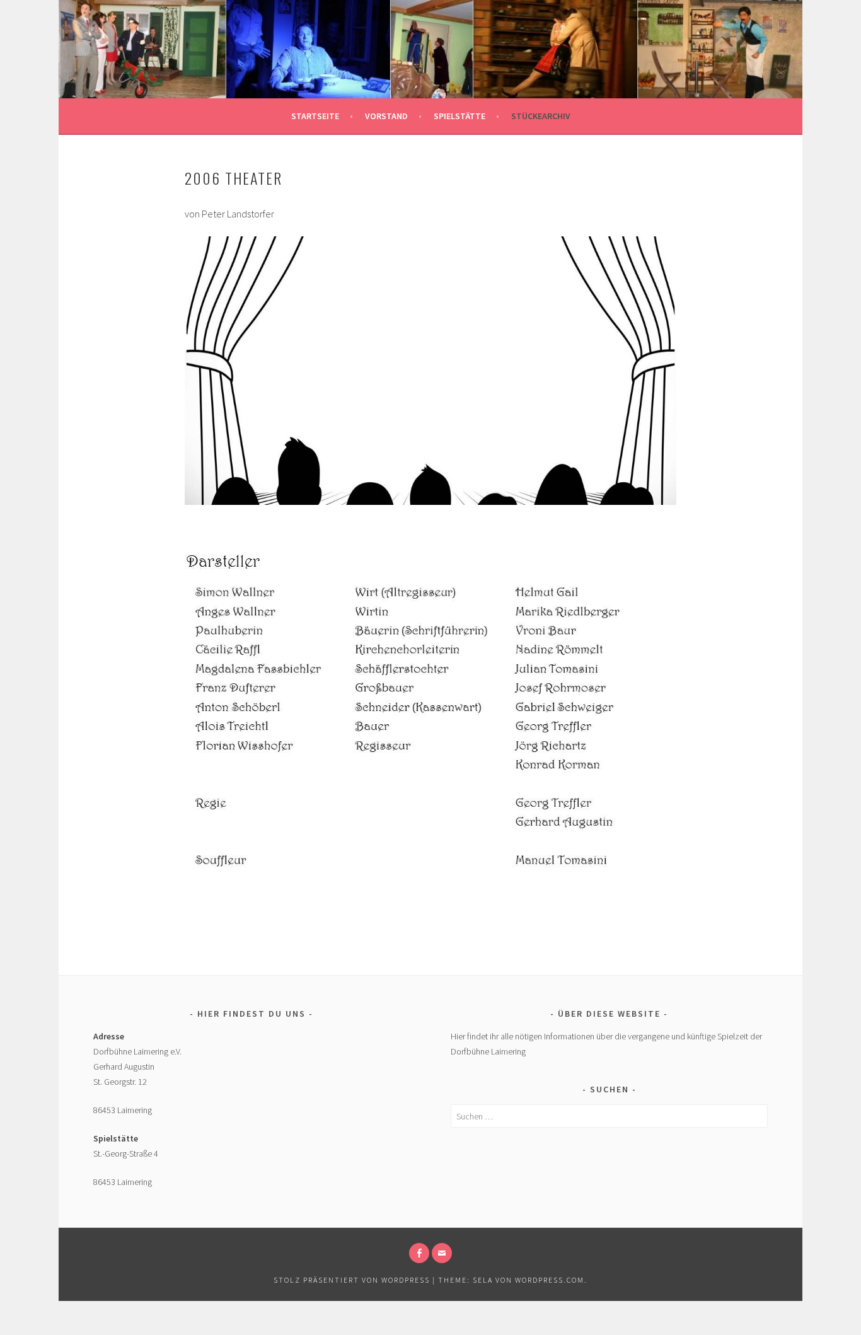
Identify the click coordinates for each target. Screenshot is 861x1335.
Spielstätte (459, 116)
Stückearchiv (540, 116)
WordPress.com (549, 1280)
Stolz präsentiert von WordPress (352, 1280)
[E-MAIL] (442, 1253)
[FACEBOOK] (419, 1253)
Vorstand (386, 116)
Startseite (315, 116)
